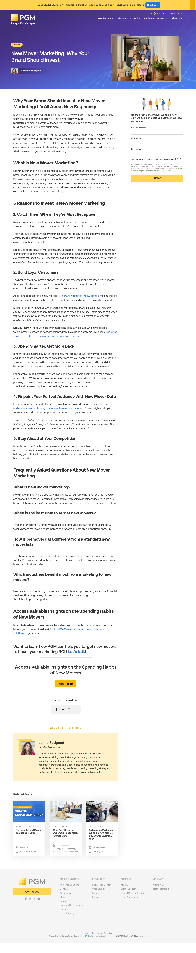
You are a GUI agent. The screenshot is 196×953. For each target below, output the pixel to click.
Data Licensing (67, 913)
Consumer (65, 888)
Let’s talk (76, 651)
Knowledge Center (101, 884)
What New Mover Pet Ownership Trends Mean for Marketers (65, 833)
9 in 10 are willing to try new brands (78, 295)
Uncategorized (99, 852)
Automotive (66, 892)
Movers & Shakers (60, 852)
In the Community (129, 897)
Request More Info (162, 888)
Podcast (96, 897)
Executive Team (128, 888)
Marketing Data (104, 18)
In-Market (65, 901)
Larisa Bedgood (26, 847)
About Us (176, 18)
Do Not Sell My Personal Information (98, 933)
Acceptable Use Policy (104, 936)
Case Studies (98, 888)
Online (63, 909)
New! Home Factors (165, 13)
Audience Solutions (69, 884)
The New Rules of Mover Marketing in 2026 (28, 831)
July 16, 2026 (96, 826)
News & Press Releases (132, 892)
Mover (63, 897)
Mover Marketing (32, 851)
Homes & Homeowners (71, 905)
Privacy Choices (55, 936)
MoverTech (73, 852)
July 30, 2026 (60, 826)
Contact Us (158, 884)
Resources (162, 18)
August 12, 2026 (25, 826)
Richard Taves (99, 847)
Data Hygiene (123, 18)
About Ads (91, 936)
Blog (22, 851)
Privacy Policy (67, 936)
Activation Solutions (143, 18)
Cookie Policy (79, 936)
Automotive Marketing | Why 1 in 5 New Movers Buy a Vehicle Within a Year (101, 834)
